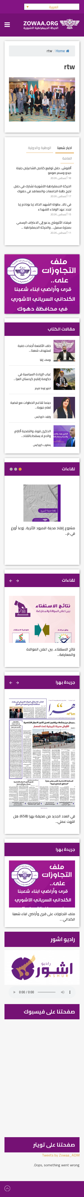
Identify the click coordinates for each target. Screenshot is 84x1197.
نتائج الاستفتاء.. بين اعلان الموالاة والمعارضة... (50, 652)
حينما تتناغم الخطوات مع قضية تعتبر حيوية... (30, 405)
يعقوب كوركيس (42, 444)
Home (60, 51)
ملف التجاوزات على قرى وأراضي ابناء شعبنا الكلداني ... (43, 916)
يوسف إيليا (45, 359)
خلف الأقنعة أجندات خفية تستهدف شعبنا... (34, 348)
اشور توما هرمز (43, 388)
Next (11, 580)
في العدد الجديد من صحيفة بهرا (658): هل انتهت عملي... (44, 819)
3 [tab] (11, 469)
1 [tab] (20, 469)
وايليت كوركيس (43, 416)
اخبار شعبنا (64, 147)
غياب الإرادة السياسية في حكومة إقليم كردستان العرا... (32, 376)
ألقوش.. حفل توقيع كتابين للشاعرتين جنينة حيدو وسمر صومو (43, 170)
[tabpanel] (42, 512)
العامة (67, 158)
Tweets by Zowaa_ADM (61, 1155)
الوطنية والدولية (39, 147)
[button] (52, 6)
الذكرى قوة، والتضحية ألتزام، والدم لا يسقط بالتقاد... (32, 433)
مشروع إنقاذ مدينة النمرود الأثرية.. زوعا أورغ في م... (43, 531)
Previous (18, 580)
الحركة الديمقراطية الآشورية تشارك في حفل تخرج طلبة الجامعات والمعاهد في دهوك (42, 188)
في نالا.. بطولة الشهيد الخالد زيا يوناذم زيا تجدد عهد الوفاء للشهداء (44, 206)
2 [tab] (15, 469)
